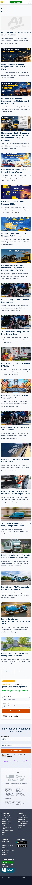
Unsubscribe (20, 829)
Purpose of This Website (7, 845)
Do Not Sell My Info (22, 821)
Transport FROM (6, 696)
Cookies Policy (21, 825)
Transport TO (6, 703)
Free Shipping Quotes (7, 815)
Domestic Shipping (6, 823)
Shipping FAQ (5, 819)
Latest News (4, 852)
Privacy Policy (21, 827)
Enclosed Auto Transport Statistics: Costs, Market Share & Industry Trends (15, 101)
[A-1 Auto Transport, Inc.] (2, 2)
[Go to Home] (1, 8)
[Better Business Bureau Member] (8, 870)
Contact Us (4, 854)
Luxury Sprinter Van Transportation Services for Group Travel (15, 621)
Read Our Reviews (6, 817)
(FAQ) (3, 825)
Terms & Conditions (22, 823)
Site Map (3, 834)
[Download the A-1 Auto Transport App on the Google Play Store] (24, 842)
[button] (16, 2)
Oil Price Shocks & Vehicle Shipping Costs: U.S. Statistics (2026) (14, 66)
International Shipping (7, 827)
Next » (21, 672)
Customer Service (22, 815)
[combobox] (16, 699)
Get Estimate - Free (16, 711)
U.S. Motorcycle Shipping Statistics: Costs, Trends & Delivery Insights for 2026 (12, 267)
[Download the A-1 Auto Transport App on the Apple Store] (24, 846)
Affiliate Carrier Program (7, 850)
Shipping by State (6, 821)
